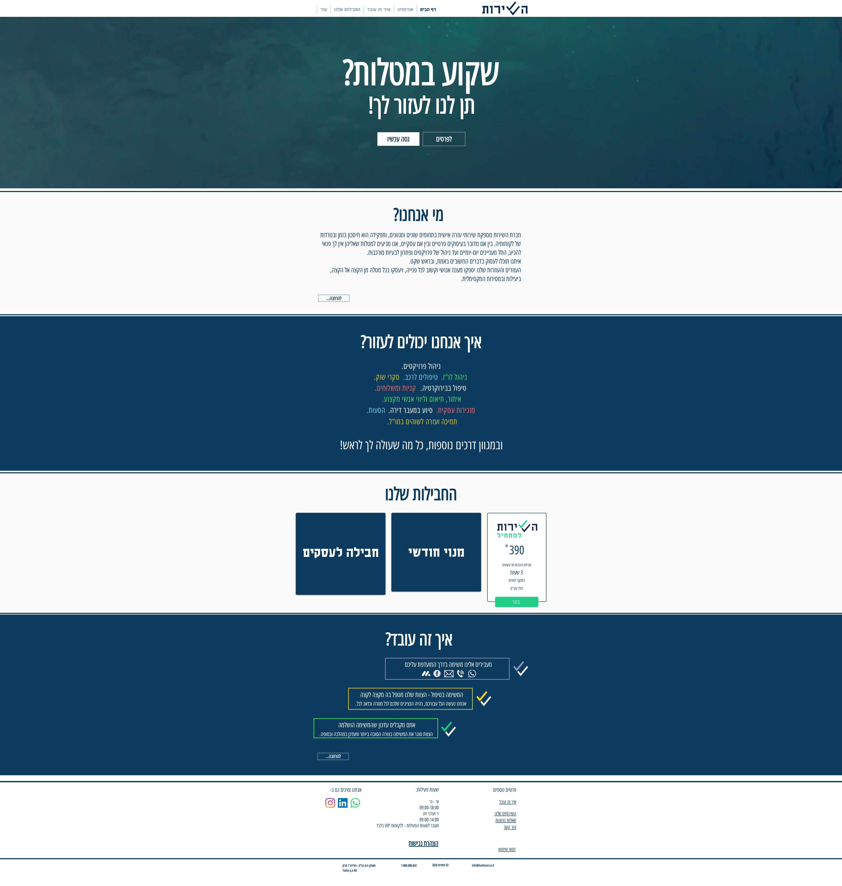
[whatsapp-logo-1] (355, 803)
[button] (398, 139)
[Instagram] (330, 803)
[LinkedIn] (343, 803)
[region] (340, 554)
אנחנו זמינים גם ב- (345, 789)
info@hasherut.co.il (483, 865)
